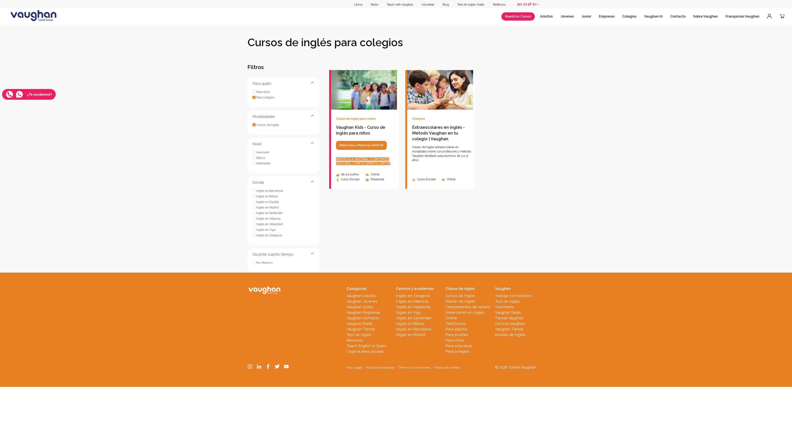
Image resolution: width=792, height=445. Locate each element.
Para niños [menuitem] (455, 340)
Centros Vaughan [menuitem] (510, 323)
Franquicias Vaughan (742, 16)
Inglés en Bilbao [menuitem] (410, 323)
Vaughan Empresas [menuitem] (363, 312)
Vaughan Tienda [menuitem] (360, 329)
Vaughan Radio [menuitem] (359, 323)
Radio (374, 4)
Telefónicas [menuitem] (456, 323)
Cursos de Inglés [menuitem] (460, 296)
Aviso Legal (354, 367)
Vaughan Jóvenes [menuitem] (361, 301)
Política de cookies (447, 367)
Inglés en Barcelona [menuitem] (413, 329)
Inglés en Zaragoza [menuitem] (413, 296)
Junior (586, 16)
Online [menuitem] (451, 318)
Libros (358, 4)
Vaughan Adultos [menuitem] (361, 296)
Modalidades (263, 116)
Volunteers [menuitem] (504, 307)
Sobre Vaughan (705, 16)
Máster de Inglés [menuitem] (460, 301)
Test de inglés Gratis (470, 4)
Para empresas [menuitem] (459, 346)
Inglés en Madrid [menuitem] (410, 335)
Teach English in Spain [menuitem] (366, 346)
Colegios (629, 16)
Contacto (678, 16)
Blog (446, 4)
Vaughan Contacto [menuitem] (362, 318)
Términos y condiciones (414, 367)
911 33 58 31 (526, 4)
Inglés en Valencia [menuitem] (412, 301)
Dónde (258, 182)
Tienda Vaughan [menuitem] (509, 318)
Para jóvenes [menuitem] (457, 335)
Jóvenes (567, 16)
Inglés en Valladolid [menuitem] (413, 307)
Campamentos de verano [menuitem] (468, 307)
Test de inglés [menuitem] (358, 335)
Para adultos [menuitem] (457, 329)
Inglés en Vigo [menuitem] (408, 312)
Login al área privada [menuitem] (364, 351)
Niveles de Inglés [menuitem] (510, 335)
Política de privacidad (380, 367)
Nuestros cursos (518, 16)
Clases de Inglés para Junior (356, 118)
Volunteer (427, 4)
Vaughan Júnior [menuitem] (359, 307)
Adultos (546, 16)
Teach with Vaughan (400, 4)
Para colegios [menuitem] (457, 351)
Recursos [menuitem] (354, 340)
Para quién (261, 83)
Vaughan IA (653, 16)
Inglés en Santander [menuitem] (414, 318)
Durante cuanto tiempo (272, 254)
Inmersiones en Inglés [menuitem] (465, 312)
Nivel (257, 144)
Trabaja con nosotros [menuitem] (513, 296)
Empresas (607, 16)
